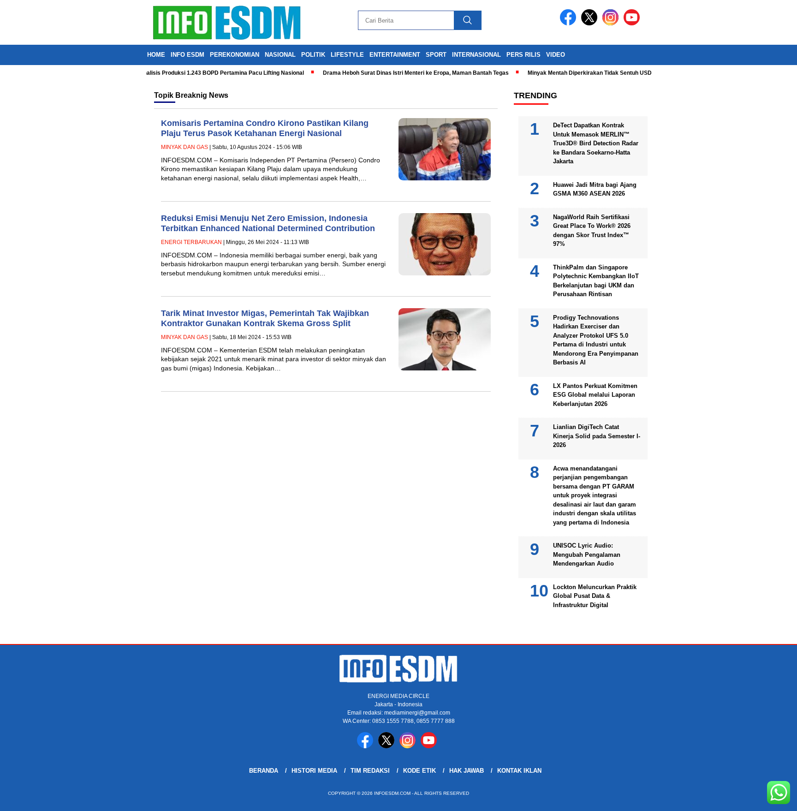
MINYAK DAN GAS (184, 147)
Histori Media (314, 770)
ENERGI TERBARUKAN (191, 242)
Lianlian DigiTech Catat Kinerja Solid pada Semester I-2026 (596, 435)
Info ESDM (187, 54)
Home (156, 54)
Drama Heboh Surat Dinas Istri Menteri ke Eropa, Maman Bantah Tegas (402, 73)
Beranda (263, 770)
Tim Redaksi (370, 770)
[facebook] (569, 23)
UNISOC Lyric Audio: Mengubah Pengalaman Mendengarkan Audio (586, 554)
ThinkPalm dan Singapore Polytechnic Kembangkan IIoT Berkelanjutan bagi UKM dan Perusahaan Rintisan (596, 281)
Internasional (476, 54)
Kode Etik (419, 770)
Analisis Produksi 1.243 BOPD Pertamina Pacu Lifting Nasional (208, 73)
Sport (436, 54)
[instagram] (612, 23)
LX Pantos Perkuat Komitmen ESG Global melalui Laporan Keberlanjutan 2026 (595, 394)
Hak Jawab (466, 770)
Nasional (280, 54)
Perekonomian (234, 54)
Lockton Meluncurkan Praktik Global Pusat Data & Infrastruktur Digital (594, 596)
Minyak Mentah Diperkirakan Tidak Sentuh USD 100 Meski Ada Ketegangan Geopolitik (626, 73)
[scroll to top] (765, 796)
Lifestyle (347, 54)
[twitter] (591, 23)
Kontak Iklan (519, 770)
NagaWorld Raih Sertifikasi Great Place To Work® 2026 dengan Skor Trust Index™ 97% (591, 231)
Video (555, 54)
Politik (313, 54)
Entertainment (394, 54)
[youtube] (633, 23)
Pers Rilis (523, 54)
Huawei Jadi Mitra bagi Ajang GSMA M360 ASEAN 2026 (594, 189)
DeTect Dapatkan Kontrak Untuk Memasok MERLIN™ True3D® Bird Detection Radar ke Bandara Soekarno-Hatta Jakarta (595, 143)
